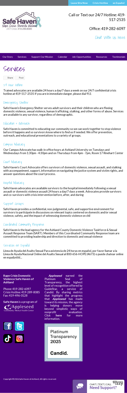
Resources (101, 56)
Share (10, 77)
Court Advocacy (12, 162)
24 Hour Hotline (13, 85)
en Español (119, 2)
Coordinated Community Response (23, 224)
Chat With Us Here (110, 37)
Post (21, 77)
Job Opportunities (81, 56)
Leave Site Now (79, 2)
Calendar (62, 56)
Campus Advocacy (14, 144)
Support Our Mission (42, 56)
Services (22, 56)
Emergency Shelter (15, 102)
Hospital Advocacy (13, 182)
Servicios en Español (16, 245)
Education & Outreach (16, 123)
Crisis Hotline (100, 2)
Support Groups (13, 203)
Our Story (7, 56)
